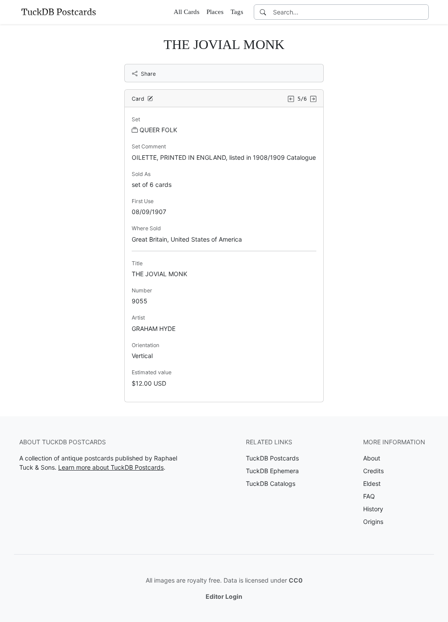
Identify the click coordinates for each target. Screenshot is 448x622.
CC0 (296, 580)
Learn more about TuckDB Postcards (111, 467)
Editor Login (224, 596)
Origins (373, 521)
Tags (237, 11)
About (371, 458)
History (373, 509)
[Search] (263, 12)
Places (215, 11)
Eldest (372, 483)
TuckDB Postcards (272, 458)
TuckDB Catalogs (270, 483)
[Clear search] (422, 12)
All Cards (187, 11)
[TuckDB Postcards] (58, 11)
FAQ (369, 496)
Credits (373, 470)
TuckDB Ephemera (272, 470)
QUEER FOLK (158, 130)
